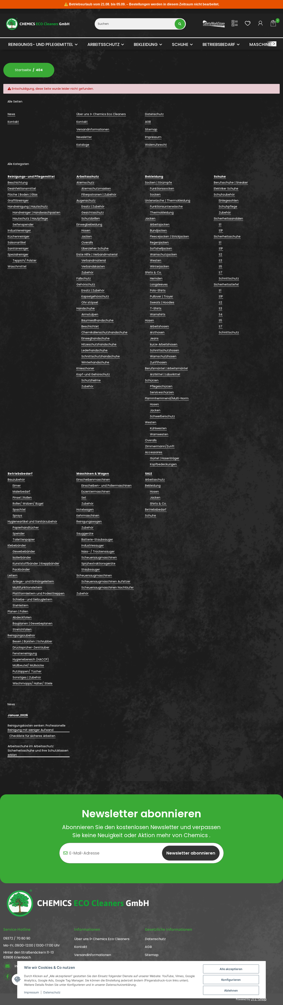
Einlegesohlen (228, 200)
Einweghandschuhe (95, 338)
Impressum (31, 992)
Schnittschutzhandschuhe (100, 356)
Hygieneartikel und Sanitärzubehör (32, 521)
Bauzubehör (16, 479)
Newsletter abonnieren (190, 853)
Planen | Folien (18, 611)
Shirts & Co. (153, 272)
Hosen (85, 230)
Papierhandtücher (26, 527)
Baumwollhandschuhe (97, 320)
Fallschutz (83, 278)
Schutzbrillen (90, 218)
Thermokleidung (162, 212)
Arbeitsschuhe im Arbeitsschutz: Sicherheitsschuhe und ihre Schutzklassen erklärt (38, 750)
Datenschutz (51, 992)
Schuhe (150, 515)
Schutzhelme (91, 380)
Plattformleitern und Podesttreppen (38, 593)
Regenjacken (159, 242)
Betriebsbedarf (155, 509)
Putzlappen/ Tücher (27, 671)
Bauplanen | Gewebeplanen (32, 623)
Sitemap (151, 129)
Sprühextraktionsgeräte (98, 563)
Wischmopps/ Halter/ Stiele (32, 683)
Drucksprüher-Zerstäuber (31, 647)
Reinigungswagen (89, 521)
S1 (220, 224)
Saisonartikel (17, 242)
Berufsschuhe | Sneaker (231, 182)
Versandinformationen (92, 129)
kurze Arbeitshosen (163, 344)
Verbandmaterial (93, 260)
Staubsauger (90, 569)
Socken (155, 194)
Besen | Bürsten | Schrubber (32, 641)
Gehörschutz (85, 284)
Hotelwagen (85, 509)
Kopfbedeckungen (163, 464)
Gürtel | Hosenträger (164, 458)
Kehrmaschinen (87, 515)
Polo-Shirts (158, 290)
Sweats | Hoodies (162, 302)
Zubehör (87, 272)
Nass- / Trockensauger (98, 551)
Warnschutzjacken (163, 254)
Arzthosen (157, 332)
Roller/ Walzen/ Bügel (28, 503)
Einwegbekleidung (89, 224)
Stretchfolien (22, 629)
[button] (234, 23)
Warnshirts (157, 314)
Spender (19, 533)
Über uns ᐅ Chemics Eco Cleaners (101, 114)
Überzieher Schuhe (95, 248)
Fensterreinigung (25, 653)
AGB (148, 122)
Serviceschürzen (162, 392)
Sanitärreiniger (18, 248)
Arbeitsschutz (155, 479)
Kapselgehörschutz (95, 296)
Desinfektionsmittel (22, 188)
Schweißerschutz (162, 416)
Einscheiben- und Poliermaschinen (106, 485)
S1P (221, 230)
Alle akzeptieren (231, 969)
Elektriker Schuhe (226, 188)
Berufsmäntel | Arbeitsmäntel (166, 368)
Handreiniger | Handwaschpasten (36, 212)
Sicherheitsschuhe (227, 236)
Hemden (156, 278)
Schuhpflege (228, 206)
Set (83, 497)
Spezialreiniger (18, 254)
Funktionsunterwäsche (166, 206)
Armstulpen (89, 314)
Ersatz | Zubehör (92, 206)
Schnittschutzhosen (164, 350)
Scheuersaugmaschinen (99, 557)
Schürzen (151, 380)
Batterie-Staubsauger (97, 539)
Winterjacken (159, 266)
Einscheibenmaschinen (93, 479)
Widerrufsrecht (156, 145)
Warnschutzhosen (163, 356)
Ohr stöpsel (89, 302)
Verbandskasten (93, 266)
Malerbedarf (21, 491)
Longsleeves (159, 284)
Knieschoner (85, 368)
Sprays (17, 515)
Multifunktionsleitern (27, 587)
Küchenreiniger (18, 236)
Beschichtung (18, 182)
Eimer (17, 485)
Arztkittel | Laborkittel (165, 374)
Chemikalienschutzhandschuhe (104, 332)
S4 (221, 314)
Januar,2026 (18, 715)
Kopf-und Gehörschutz (93, 374)
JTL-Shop (258, 999)
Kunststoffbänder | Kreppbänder (36, 563)
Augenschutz (86, 200)
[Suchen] (180, 24)
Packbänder (21, 569)
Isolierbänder (22, 557)
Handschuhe (85, 308)
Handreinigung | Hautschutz (28, 206)
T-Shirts (155, 308)
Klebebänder (17, 545)
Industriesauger (92, 545)
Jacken (86, 236)
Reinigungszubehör (21, 635)
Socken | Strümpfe (158, 182)
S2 (220, 254)
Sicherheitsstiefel (226, 284)
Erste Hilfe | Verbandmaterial (96, 254)
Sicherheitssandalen (228, 218)
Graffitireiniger (18, 200)
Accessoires (153, 452)
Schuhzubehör (224, 194)
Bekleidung (153, 485)
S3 (220, 260)
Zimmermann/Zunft (159, 446)
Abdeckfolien (22, 617)
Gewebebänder (24, 551)
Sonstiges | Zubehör (27, 677)
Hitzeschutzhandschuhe (98, 344)
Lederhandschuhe (94, 350)
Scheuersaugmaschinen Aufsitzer (105, 581)
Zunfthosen (158, 362)
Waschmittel (17, 266)
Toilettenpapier (24, 539)
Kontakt (13, 122)
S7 (220, 272)
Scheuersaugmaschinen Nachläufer (107, 587)
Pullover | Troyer (161, 296)
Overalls (87, 242)
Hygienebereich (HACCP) (31, 659)
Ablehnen (231, 990)
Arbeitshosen (159, 326)
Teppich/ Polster (24, 260)
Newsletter (84, 137)
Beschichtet (90, 326)
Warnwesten (159, 434)
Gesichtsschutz (92, 212)
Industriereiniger (19, 230)
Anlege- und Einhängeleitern (33, 581)
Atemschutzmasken (96, 188)
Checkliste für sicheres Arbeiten (32, 736)
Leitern (12, 575)
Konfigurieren (231, 979)
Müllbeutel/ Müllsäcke (28, 665)
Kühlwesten (158, 428)
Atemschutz (85, 182)
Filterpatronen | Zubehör (98, 194)
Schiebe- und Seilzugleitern (32, 599)
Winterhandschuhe (95, 362)
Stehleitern (20, 605)
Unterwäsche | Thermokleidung (167, 200)
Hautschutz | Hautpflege (30, 218)
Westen (155, 260)
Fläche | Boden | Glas (22, 194)
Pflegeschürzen (161, 386)
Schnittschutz (229, 278)
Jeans (154, 338)
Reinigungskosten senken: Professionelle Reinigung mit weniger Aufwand (36, 727)
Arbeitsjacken (159, 224)
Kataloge (82, 145)
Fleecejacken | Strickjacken (169, 236)
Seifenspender (23, 224)
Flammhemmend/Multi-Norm (167, 398)
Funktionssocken (162, 188)
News (11, 114)
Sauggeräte (84, 533)
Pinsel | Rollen (22, 497)
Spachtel (19, 509)
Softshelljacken (161, 248)
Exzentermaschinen (95, 491)
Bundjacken (158, 230)
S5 (220, 266)
